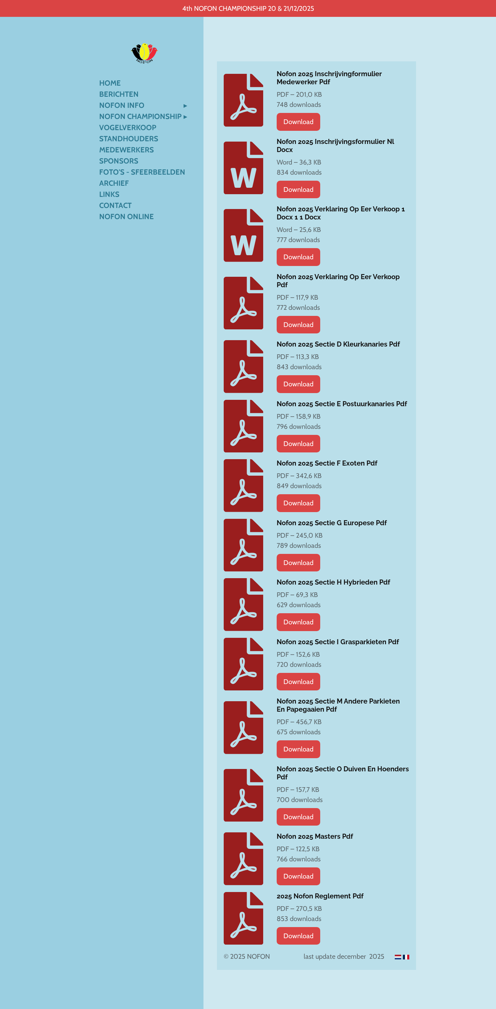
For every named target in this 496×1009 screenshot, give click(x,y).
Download (298, 122)
